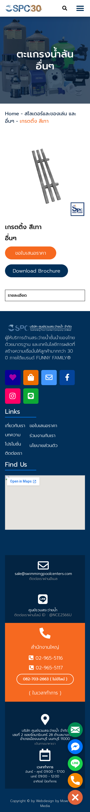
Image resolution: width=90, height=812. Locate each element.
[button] (64, 8)
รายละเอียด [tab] (17, 295)
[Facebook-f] (67, 377)
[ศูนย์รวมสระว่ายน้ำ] (42, 599)
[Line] (31, 396)
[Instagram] (12, 396)
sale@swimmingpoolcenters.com (43, 573)
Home (12, 113)
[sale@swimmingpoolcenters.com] (43, 565)
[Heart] (12, 377)
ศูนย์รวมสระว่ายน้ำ (42, 610)
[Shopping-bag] (31, 377)
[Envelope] (49, 377)
